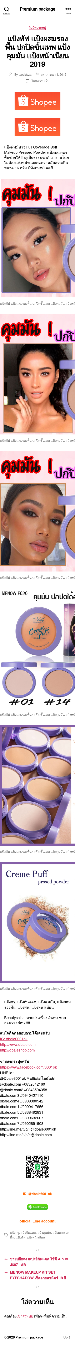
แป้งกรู (14, 1232)
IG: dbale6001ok (14, 1038)
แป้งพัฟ (20, 1237)
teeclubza (25, 74)
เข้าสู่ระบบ (25, 1316)
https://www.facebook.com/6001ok (28, 1067)
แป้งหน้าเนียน (36, 1237)
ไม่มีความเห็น (40, 81)
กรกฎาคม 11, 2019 (53, 74)
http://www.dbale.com (18, 1044)
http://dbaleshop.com (17, 1050)
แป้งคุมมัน (44, 1232)
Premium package (37, 9)
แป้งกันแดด (28, 1232)
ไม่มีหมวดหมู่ (37, 28)
